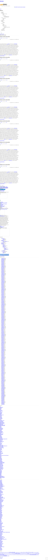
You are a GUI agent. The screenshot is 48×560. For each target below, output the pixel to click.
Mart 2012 (2, 367)
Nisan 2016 (2, 336)
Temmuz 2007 (3, 402)
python (9, 554)
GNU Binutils (1, 445)
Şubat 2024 (2, 277)
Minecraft (5, 26)
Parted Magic (1, 491)
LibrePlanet (1, 463)
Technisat (1, 532)
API (2, 552)
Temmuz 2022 (3, 289)
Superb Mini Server (2, 526)
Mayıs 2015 (2, 343)
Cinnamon (1, 418)
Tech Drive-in (1, 531)
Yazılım (2, 17)
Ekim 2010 (2, 378)
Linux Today (1, 469)
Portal (5, 27)
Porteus (1, 502)
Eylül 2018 (2, 318)
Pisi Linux (1, 499)
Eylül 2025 (2, 265)
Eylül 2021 (2, 295)
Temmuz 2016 (3, 334)
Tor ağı (23, 554)
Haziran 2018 (2, 320)
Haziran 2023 (2, 282)
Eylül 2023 (2, 280)
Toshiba (1, 534)
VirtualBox (1, 542)
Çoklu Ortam (4, 18)
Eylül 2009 (2, 386)
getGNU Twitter (2, 441)
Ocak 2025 (2, 270)
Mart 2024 (2, 276)
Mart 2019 (2, 314)
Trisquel (1, 535)
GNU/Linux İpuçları (5, 241)
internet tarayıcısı (33, 553)
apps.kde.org (10, 75)
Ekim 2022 (2, 287)
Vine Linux (1, 541)
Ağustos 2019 (2, 311)
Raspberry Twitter (2, 505)
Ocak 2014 (2, 353)
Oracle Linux (1, 488)
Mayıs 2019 (2, 313)
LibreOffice (1, 461)
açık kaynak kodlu (12, 552)
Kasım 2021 (2, 294)
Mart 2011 (2, 375)
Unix (29, 554)
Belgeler (2, 21)
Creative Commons (2, 420)
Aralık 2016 (2, 331)
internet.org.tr (1, 453)
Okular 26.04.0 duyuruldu (5, 120)
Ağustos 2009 (2, 387)
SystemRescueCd (2, 529)
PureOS (1, 503)
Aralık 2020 (2, 301)
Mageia (1, 472)
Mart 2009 (2, 390)
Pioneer (1, 498)
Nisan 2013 (2, 359)
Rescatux (1, 508)
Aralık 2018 (2, 316)
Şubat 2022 (2, 292)
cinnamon (19, 552)
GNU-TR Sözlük (2, 447)
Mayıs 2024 (2, 275)
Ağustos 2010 (2, 379)
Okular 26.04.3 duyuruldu (5, 57)
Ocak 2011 (2, 376)
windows (38, 554)
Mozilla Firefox (1, 476)
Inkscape (1, 451)
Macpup (1, 471)
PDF (7, 44)
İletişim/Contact (3, 30)
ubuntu (24, 554)
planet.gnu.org (1, 500)
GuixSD (1, 449)
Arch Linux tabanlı (5, 552)
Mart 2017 (2, 329)
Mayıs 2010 (2, 381)
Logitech (1, 470)
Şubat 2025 (2, 269)
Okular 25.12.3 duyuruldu (5, 142)
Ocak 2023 (2, 285)
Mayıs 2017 (2, 328)
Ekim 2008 (2, 393)
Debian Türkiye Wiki (2, 425)
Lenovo (1, 460)
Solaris (1, 520)
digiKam (1, 427)
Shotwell (1, 516)
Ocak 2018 (2, 323)
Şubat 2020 (2, 307)
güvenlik (28, 553)
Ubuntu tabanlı (26, 554)
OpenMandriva (1, 484)
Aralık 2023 (2, 278)
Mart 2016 (2, 337)
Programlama (2, 243)
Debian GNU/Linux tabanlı (29, 552)
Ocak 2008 (2, 399)
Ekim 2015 (2, 340)
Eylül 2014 (2, 348)
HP (0, 450)
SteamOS (1, 525)
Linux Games (1, 465)
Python (3, 24)
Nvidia (1, 481)
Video (2, 23)
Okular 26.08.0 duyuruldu (5, 36)
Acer (0, 406)
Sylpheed (1, 527)
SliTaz (0, 519)
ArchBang (1, 410)
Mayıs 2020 (2, 305)
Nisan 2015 (2, 344)
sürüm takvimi (14, 554)
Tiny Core (1, 533)
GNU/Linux (17, 553)
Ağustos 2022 (2, 288)
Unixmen (1, 539)
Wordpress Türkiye (2, 546)
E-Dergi (3, 22)
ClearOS (1, 417)
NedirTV (4, 28)
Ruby (0, 509)
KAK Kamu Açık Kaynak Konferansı (4, 455)
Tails (0, 530)
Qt (0, 489)
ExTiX (1, 435)
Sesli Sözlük (1, 515)
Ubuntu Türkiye (2, 536)
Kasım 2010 (2, 377)
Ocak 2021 (2, 300)
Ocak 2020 (2, 308)
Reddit (0, 507)
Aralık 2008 (2, 392)
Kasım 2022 (2, 286)
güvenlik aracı (30, 553)
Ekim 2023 (2, 279)
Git (0, 442)
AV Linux (1, 412)
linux (3, 554)
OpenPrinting (1, 486)
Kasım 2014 (2, 347)
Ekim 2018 (2, 317)
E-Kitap (4, 239)
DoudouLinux (1, 428)
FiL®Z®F (1, 558)
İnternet (2, 242)
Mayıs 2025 (2, 267)
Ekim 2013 (2, 355)
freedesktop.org (9, 553)
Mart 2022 (2, 291)
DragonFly (1, 429)
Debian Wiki (1, 424)
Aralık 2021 (2, 293)
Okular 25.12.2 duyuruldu (5, 164)
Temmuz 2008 (3, 395)
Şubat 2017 (2, 330)
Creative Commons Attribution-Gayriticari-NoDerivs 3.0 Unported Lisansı (4, 187)
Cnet (0, 419)
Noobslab (1, 482)
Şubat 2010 (2, 383)
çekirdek (5, 555)
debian (20, 552)
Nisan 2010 (2, 382)
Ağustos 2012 (2, 364)
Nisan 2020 (2, 306)
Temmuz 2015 (3, 342)
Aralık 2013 (2, 354)
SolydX (1, 521)
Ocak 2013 (2, 361)
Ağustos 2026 (2, 258)
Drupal (1, 430)
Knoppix (1, 458)
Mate (0, 473)
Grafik (3, 252)
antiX (0, 408)
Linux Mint (1, 468)
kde (35, 553)
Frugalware (1, 438)
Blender (1, 413)
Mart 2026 (2, 261)
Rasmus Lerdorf (11, 554)
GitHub (5, 75)
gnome (14, 553)
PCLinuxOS (1, 492)
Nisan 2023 (2, 283)
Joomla (1, 454)
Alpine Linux (1, 407)
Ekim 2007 (2, 400)
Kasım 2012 (2, 362)
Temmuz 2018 (3, 319)
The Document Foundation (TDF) (19, 554)
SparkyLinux (1, 523)
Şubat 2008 (2, 398)
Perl (0, 493)
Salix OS (1, 510)
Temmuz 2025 (3, 266)
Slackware (1, 518)
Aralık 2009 (2, 384)
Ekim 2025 (2, 264)
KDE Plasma (37, 553)
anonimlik (1, 552)
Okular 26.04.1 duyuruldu (5, 99)
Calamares (17, 552)
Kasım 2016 (2, 332)
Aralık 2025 (2, 263)
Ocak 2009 (2, 391)
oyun (8, 554)
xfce (0, 555)
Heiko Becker (15, 64)
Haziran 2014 (2, 350)
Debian (5, 15)
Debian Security (2, 423)
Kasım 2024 (2, 271)
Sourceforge (1, 522)
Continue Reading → (2, 55)
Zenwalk (1, 548)
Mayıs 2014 (2, 351)
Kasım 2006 (2, 404)
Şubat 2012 (2, 368)
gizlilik (12, 553)
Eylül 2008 (2, 394)
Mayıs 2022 (2, 290)
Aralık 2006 (2, 403)
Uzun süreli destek (33, 554)
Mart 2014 (2, 352)
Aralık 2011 (2, 369)
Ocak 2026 (2, 262)
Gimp (3, 245)
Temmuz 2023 (3, 281)
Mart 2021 (2, 299)
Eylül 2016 (2, 333)
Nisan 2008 (2, 397)
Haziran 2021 (2, 297)
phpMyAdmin (1, 497)
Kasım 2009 (2, 385)
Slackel (1, 517)
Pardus (1, 490)
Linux (3, 14)
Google (1, 448)
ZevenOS (1, 549)
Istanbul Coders (4, 25)
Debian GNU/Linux (23, 552)
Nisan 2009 (2, 389)
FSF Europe (1, 439)
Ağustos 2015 (2, 341)
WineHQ (1, 545)
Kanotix (1, 456)
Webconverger (1, 543)
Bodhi (0, 414)
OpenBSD (1, 483)
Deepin (1, 426)
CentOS (1, 416)
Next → (3, 185)
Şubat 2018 (2, 322)
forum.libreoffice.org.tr (6, 16)
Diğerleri (4, 244)
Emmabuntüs (1, 434)
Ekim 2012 (2, 363)
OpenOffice (1, 485)
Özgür (2, 555)
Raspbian (1, 506)
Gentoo (1, 440)
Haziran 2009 (2, 388)
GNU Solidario (1, 446)
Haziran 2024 (2, 274)
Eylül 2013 (2, 356)
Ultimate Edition (2, 538)
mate (5, 554)
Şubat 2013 (2, 360)
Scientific (1, 512)
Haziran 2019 (2, 312)
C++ (15, 552)
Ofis (3, 19)
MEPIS (1, 474)
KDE (0, 457)
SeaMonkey (1, 514)
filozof (1, 58)
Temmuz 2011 (3, 372)
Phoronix (1, 495)
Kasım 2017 (2, 324)
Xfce (0, 547)
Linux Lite (1, 466)
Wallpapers (2, 29)
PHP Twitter (1, 496)
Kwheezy (1, 459)
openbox (7, 554)
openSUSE (1, 487)
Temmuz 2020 (3, 304)
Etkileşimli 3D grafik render (6, 553)
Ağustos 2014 (2, 349)
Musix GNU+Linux (2, 477)
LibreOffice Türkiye (2, 462)
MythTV (1, 480)
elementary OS (1, 432)
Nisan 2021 (2, 298)
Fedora (1, 436)
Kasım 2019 (2, 309)
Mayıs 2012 (2, 366)
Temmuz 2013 (3, 357)
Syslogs (1, 528)
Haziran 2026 (2, 259)
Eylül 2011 (2, 371)
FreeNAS (1, 437)
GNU (0, 444)
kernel (1, 554)
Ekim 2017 (2, 325)
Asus (0, 411)
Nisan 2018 (2, 321)
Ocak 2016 (2, 338)
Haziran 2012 (2, 365)
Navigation (2, 1)
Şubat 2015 (2, 345)
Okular (9, 64)
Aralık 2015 (2, 339)
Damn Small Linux (2, 422)
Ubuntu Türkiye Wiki (2, 537)
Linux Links (1, 467)
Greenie (1, 443)
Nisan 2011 (2, 374)
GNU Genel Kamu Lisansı (23, 553)
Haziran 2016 (2, 335)
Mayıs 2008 (2, 396)
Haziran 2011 (2, 373)
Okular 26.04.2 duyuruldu (5, 78)
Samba (1, 511)
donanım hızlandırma (35, 552)
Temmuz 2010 (3, 380)
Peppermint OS (1, 494)
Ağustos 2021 (2, 296)
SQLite (1, 524)
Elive (0, 433)
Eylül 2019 (2, 310)
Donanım (2, 12)
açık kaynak (8, 552)
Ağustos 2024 (2, 273)
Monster (1, 475)
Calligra (1, 415)
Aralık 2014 (2, 346)
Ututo (0, 540)
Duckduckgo (1, 431)
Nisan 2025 (2, 268)
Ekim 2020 (2, 302)
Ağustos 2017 (2, 326)
